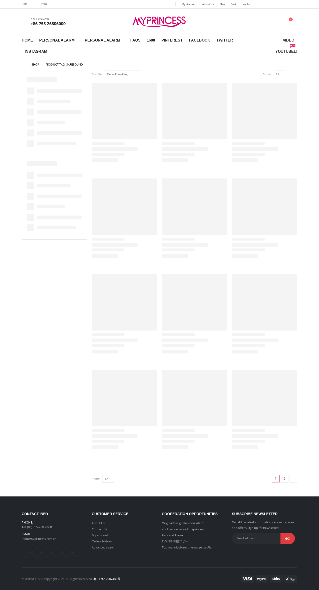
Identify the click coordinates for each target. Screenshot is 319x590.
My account (100, 535)
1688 (151, 40)
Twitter (224, 40)
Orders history (102, 541)
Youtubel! (286, 49)
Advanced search (103, 547)
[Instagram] (294, 4)
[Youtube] (286, 4)
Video (288, 40)
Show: (267, 74)
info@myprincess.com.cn (39, 539)
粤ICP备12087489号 (106, 579)
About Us (208, 4)
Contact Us (99, 529)
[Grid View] (289, 74)
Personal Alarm (56, 40)
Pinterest (172, 40)
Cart (233, 4)
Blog (222, 4)
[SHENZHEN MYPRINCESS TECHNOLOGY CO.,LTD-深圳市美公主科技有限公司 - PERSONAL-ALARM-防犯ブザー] (159, 22)
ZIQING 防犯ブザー (175, 541)
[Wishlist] (265, 22)
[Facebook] (262, 4)
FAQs (135, 40)
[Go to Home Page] (23, 64)
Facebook (199, 40)
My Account (189, 4)
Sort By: (97, 74)
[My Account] (253, 22)
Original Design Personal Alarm (183, 523)
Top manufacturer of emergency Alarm (189, 547)
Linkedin (76, 552)
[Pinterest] (278, 4)
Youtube (56, 552)
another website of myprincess (183, 529)
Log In (246, 4)
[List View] (295, 74)
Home (27, 40)
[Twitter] (270, 4)
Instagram (36, 51)
